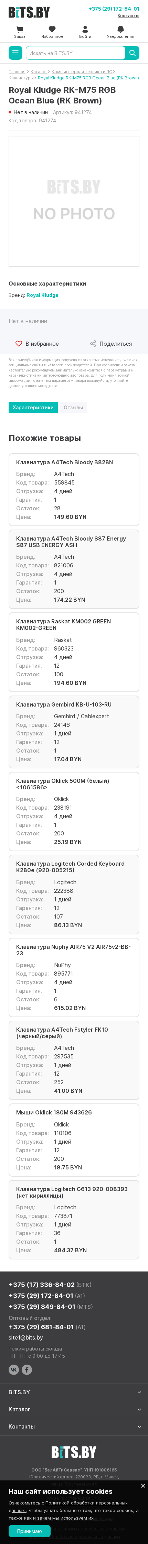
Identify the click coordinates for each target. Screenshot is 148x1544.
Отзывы (73, 407)
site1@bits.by (26, 1337)
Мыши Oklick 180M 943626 (54, 1112)
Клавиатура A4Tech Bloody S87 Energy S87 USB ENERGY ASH (71, 541)
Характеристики (33, 407)
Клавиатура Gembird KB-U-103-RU (64, 704)
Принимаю (29, 1531)
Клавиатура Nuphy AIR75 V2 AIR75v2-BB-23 (73, 950)
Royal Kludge (43, 295)
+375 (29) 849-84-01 (51, 1306)
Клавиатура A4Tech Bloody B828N (64, 462)
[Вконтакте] (14, 1370)
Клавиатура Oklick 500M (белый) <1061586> (62, 784)
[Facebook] (27, 1370)
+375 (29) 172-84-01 (114, 9)
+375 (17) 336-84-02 (50, 1284)
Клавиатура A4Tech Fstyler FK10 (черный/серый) (62, 1033)
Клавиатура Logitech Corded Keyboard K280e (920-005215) (70, 867)
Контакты (128, 15)
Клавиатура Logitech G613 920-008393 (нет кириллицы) (72, 1192)
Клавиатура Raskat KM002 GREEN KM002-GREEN (63, 624)
